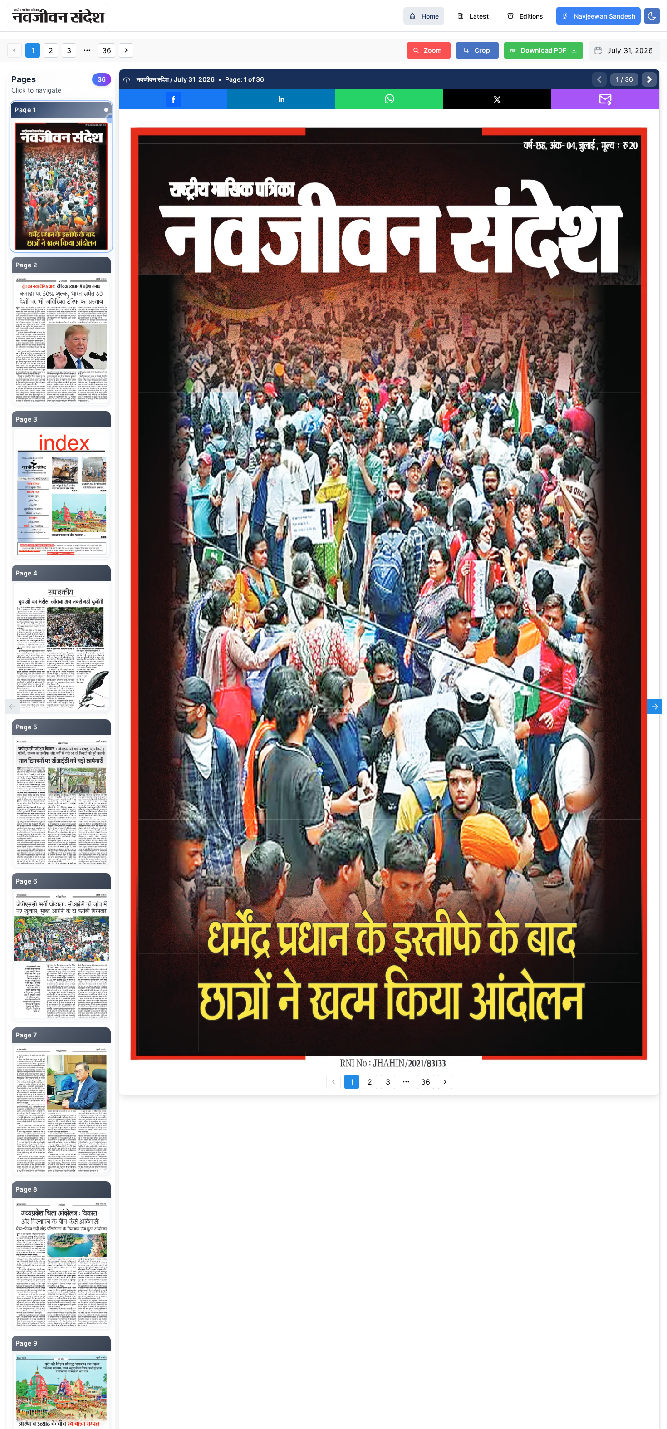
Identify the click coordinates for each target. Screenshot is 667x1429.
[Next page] (649, 79)
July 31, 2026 (630, 50)
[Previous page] (599, 79)
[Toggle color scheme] (652, 16)
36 (106, 50)
